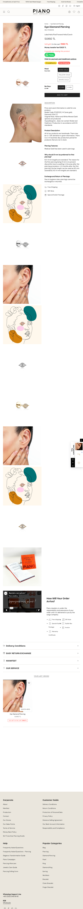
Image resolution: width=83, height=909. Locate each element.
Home (46, 24)
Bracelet (46, 879)
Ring (44, 863)
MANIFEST (11, 661)
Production (7, 812)
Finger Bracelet (48, 887)
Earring (45, 871)
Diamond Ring (47, 867)
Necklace (46, 875)
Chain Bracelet (48, 883)
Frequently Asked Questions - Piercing (17, 852)
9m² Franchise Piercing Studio (14, 836)
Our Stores (7, 820)
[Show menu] (4, 11)
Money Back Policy (9, 832)
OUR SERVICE (12, 668)
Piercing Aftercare (9, 863)
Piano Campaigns (9, 859)
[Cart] (78, 11)
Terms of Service (9, 828)
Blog (44, 848)
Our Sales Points (9, 824)
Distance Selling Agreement (52, 820)
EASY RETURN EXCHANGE (18, 653)
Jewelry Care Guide (10, 867)
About (5, 804)
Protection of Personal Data (52, 812)
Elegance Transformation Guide (14, 856)
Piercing (45, 852)
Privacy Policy (48, 816)
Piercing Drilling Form (10, 871)
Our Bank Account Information (53, 824)
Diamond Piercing (49, 856)
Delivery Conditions (15, 646)
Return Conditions (49, 808)
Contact (6, 816)
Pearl (44, 859)
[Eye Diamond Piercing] (17, 696)
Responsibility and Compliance (54, 828)
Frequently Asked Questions (13, 848)
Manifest (6, 808)
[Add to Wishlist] (29, 683)
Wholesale (7, 903)
